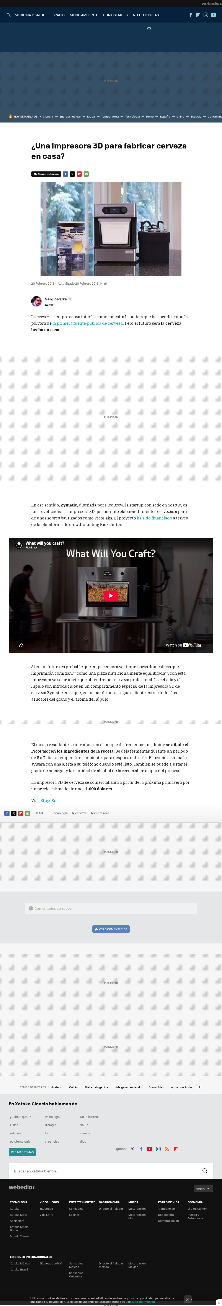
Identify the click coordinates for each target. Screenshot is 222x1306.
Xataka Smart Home (19, 1228)
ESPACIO (58, 14)
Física (14, 1125)
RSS (166, 1148)
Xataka (15, 1208)
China (180, 116)
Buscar (205, 1171)
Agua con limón (181, 1087)
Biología (50, 1125)
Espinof (74, 1214)
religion (15, 1133)
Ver (113, 929)
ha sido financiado (154, 518)
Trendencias (166, 1208)
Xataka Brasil (19, 1269)
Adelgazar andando (128, 1087)
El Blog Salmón (197, 1208)
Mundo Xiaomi (19, 1236)
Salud (84, 1125)
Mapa (91, 116)
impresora (101, 813)
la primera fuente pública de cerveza (87, 323)
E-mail (86, 174)
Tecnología (132, 116)
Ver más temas (22, 1152)
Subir (200, 1188)
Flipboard (198, 15)
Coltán (74, 1087)
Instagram (205, 15)
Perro (150, 116)
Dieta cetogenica (97, 1087)
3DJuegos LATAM (51, 1263)
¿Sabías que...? (20, 1116)
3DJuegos (46, 1208)
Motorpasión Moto (137, 1216)
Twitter (72, 174)
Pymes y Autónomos (195, 1216)
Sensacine (76, 1208)
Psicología (52, 1116)
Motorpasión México (137, 1265)
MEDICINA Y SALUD (30, 14)
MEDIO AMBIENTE (84, 14)
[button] (58, 299)
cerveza (81, 813)
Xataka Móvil (18, 1214)
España (165, 116)
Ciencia (48, 116)
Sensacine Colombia (76, 1274)
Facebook (190, 15)
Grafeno (57, 1087)
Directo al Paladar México (111, 1265)
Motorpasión (137, 1208)
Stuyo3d (49, 800)
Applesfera (17, 1221)
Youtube (213, 15)
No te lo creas (90, 1116)
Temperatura (110, 116)
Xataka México (20, 1263)
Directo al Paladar (111, 1208)
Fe (46, 1133)
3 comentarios (48, 174)
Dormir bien (157, 1087)
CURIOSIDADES (115, 14)
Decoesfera (166, 1214)
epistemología (20, 1141)
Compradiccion (168, 1221)
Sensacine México (76, 1265)
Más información (143, 1302)
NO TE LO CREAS (146, 14)
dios (83, 1141)
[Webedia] (212, 3)
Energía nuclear (70, 116)
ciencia (85, 1133)
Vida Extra (46, 1214)
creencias (52, 1141)
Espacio (196, 116)
